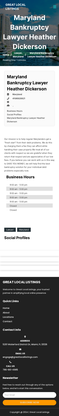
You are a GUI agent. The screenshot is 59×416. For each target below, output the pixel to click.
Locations (8, 317)
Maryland (18, 56)
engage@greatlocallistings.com (20, 357)
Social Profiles (14, 114)
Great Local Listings (21, 282)
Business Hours (14, 111)
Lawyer (18, 53)
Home (6, 54)
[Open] (54, 7)
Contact (7, 321)
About (6, 312)
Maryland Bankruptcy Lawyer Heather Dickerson (26, 120)
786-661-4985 (10, 369)
